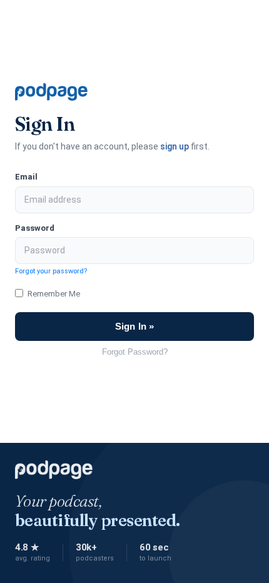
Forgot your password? (51, 271)
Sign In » (134, 326)
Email (26, 176)
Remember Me (54, 293)
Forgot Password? (135, 352)
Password (34, 228)
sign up (174, 146)
